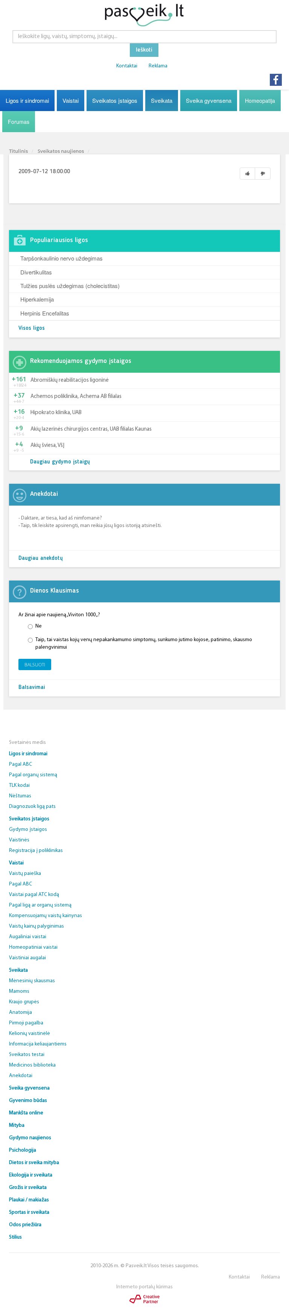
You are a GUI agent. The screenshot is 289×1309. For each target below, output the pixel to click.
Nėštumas (20, 796)
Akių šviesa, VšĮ (47, 445)
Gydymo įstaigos (28, 829)
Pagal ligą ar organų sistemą (40, 905)
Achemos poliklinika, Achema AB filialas (76, 396)
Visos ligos (31, 328)
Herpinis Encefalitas (44, 313)
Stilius (15, 1237)
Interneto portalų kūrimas (144, 1287)
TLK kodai (19, 785)
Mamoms (19, 991)
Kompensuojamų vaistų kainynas (45, 916)
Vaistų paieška (25, 873)
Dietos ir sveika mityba (34, 1163)
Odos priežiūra (25, 1225)
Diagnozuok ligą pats (32, 806)
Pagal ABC (20, 764)
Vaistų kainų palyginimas (36, 926)
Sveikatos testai (26, 1055)
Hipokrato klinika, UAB (56, 413)
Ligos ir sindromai (27, 100)
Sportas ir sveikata (29, 1212)
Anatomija (20, 1012)
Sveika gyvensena (208, 100)
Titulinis (18, 151)
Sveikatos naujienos (61, 151)
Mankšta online (26, 1113)
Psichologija (22, 1150)
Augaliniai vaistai (27, 937)
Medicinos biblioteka (32, 1065)
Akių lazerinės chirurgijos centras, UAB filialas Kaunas (91, 429)
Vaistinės (19, 840)
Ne (38, 626)
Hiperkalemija (37, 299)
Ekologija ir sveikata (30, 1175)
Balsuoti (34, 664)
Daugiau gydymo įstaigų (60, 462)
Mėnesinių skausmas (32, 981)
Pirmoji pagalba (26, 1023)
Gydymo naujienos (30, 1138)
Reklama (158, 66)
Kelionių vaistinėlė (29, 1033)
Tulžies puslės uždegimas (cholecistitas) (70, 286)
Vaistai (70, 100)
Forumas (18, 121)
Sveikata (161, 100)
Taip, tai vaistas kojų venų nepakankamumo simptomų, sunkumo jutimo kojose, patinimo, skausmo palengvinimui (143, 643)
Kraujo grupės (24, 1002)
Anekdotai (20, 1076)
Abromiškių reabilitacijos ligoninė (69, 380)
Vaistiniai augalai (27, 958)
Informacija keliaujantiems (38, 1044)
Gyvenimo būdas (28, 1100)
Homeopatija (260, 100)
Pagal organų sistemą (33, 775)
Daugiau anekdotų (40, 558)
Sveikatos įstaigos (114, 100)
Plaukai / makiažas (29, 1200)
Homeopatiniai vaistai (33, 947)
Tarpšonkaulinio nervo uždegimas (61, 258)
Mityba (16, 1125)
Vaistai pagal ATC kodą (34, 895)
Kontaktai (126, 66)
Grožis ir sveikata (28, 1187)
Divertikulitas (36, 272)
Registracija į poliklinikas (36, 850)
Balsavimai (31, 687)
